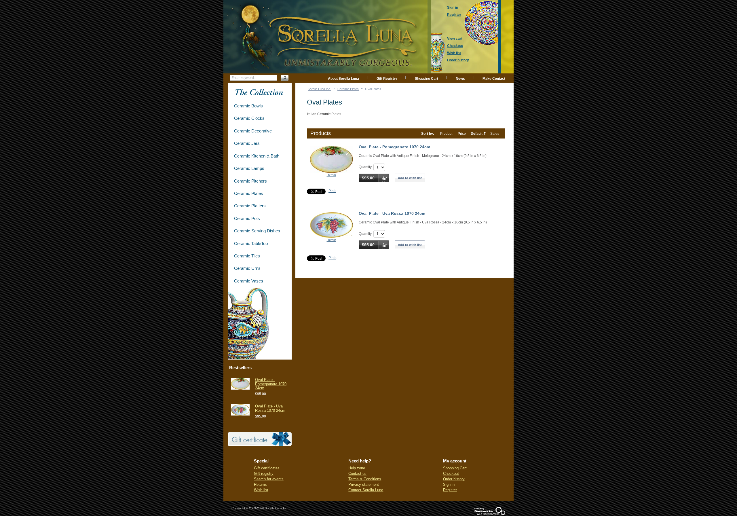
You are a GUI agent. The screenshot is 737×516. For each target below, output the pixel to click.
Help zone (356, 468)
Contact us (357, 473)
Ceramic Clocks (249, 118)
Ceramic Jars (247, 143)
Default (477, 134)
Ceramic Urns (247, 268)
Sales (494, 134)
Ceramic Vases (248, 280)
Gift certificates (267, 468)
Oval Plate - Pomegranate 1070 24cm (394, 147)
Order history (454, 479)
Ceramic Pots (247, 218)
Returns (260, 484)
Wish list (261, 490)
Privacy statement (363, 484)
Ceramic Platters (250, 205)
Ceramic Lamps (249, 168)
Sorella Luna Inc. (319, 89)
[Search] (284, 78)
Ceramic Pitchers (250, 181)
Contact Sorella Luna (365, 490)
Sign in (449, 484)
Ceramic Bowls (248, 105)
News (460, 79)
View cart (454, 39)
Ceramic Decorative (253, 130)
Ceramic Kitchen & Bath (256, 155)
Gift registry (263, 473)
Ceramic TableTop (251, 243)
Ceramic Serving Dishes (257, 230)
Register (450, 490)
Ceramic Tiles (247, 255)
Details (331, 175)
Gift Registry (387, 79)
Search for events (269, 479)
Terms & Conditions (364, 479)
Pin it (332, 191)
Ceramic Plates (348, 89)
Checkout (451, 473)
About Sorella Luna (343, 79)
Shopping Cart (426, 79)
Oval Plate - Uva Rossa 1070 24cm (392, 213)
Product (446, 134)
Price (462, 134)
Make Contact (494, 79)
